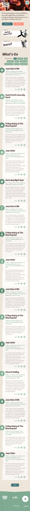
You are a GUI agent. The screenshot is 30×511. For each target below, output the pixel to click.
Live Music (10, 61)
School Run (23, 61)
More (15, 485)
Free (25, 58)
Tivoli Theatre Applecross (19, 183)
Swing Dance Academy (17, 184)
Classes (20, 58)
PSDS (16, 61)
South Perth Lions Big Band (18, 103)
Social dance (9, 64)
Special (17, 64)
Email (25, 89)
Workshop (24, 64)
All (15, 58)
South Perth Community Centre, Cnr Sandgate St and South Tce (15, 100)
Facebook (19, 89)
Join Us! (18, 24)
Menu (27, 3)
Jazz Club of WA (16, 74)
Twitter (22, 89)
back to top (25, 499)
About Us (7, 24)
